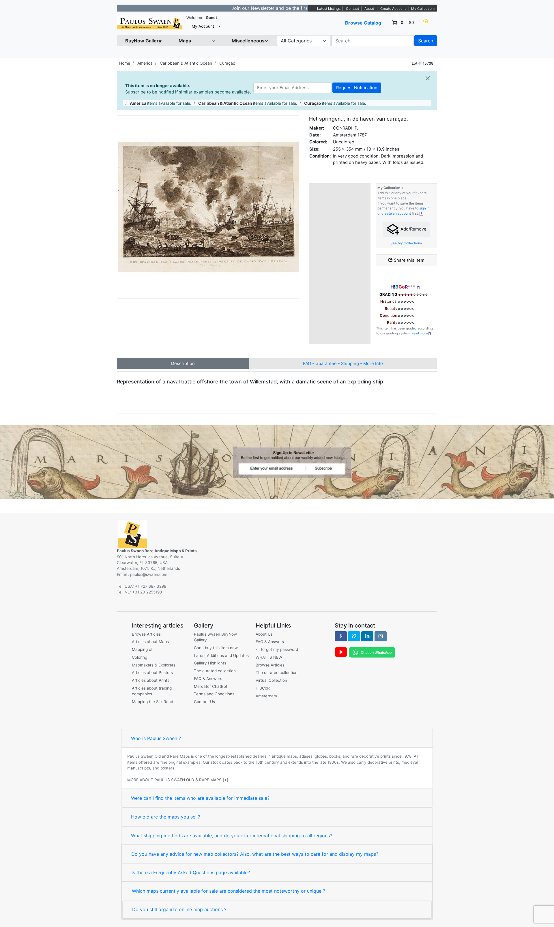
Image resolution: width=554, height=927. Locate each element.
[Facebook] (341, 636)
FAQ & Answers (208, 678)
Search (425, 41)
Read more (419, 333)
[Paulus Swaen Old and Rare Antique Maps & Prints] (149, 23)
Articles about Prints (150, 680)
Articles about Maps (150, 641)
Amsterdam (266, 696)
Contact (352, 8)
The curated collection (215, 670)
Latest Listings (328, 8)
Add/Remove (412, 229)
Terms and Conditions (214, 694)
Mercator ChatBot (210, 686)
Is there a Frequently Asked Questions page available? (191, 872)
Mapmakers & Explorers (153, 665)
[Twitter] (354, 636)
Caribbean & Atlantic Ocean (186, 63)
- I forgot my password (277, 649)
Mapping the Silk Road (152, 701)
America (145, 63)
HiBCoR (263, 688)
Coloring (139, 657)
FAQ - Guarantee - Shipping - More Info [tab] (343, 363)
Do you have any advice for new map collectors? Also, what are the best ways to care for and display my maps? (254, 854)
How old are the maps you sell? (165, 817)
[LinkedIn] (367, 636)
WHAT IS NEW (269, 657)
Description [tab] (183, 363)
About (369, 8)
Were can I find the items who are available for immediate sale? (200, 798)
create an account (396, 213)
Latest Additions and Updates (221, 655)
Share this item (408, 260)
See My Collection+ (406, 243)
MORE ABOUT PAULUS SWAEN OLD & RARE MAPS (174, 780)
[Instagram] (381, 636)
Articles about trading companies (152, 691)
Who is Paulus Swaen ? (156, 738)
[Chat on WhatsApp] (372, 652)
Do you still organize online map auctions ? (179, 909)
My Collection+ (423, 8)
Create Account (393, 8)
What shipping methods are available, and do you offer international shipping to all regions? (231, 835)
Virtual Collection (271, 680)
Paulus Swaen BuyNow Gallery (215, 637)
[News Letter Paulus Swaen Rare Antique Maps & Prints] (277, 462)
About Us (264, 634)
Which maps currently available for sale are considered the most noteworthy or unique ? (228, 891)
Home (124, 63)
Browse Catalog (363, 23)
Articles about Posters (152, 672)
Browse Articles (146, 634)
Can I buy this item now (216, 647)
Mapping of (142, 649)
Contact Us (204, 701)
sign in (424, 208)
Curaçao (227, 63)
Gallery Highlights (210, 663)
